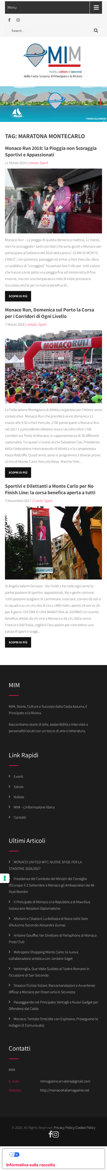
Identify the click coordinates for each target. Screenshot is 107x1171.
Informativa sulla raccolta (30, 1164)
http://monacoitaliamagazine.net (64, 1090)
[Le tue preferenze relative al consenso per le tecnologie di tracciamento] (4, 878)
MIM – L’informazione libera (34, 807)
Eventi (38, 500)
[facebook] (9, 20)
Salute (18, 786)
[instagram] (18, 20)
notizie (33, 162)
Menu (12, 7)
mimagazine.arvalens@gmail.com (65, 1081)
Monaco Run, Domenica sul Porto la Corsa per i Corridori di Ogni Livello (49, 312)
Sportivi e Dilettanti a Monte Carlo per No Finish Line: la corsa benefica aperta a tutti (50, 489)
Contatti (20, 817)
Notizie (19, 796)
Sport (44, 162)
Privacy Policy (64, 1127)
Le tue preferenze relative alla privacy (58, 1154)
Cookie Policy (85, 1127)
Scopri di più (18, 296)
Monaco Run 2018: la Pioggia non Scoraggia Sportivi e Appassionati (51, 151)
